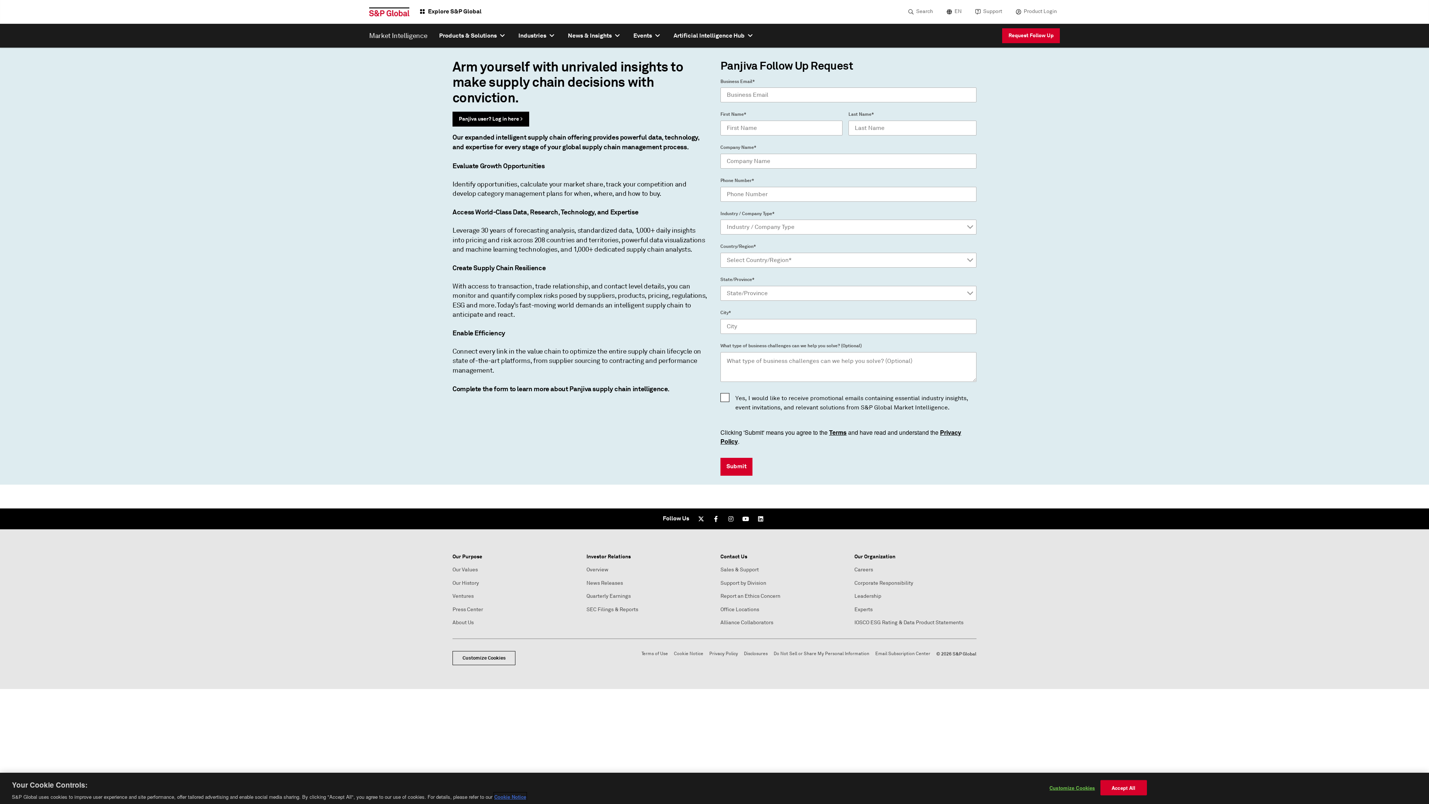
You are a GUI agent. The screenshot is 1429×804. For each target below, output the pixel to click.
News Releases (604, 583)
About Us (463, 622)
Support (992, 11)
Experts (863, 609)
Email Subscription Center (902, 654)
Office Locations (739, 609)
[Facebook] (716, 519)
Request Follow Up (1031, 35)
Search (924, 11)
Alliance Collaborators (746, 622)
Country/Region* (738, 246)
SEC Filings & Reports (612, 609)
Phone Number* (737, 181)
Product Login (1040, 11)
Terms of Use (655, 654)
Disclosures (756, 654)
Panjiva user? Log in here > (491, 118)
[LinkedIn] (761, 519)
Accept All (1123, 787)
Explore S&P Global (455, 11)
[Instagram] (731, 519)
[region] (714, 788)
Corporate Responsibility (883, 583)
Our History (466, 583)
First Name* (733, 114)
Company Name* (738, 147)
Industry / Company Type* (747, 214)
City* (725, 313)
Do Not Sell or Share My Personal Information (821, 654)
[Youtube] (746, 519)
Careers (863, 570)
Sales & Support (739, 570)
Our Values (465, 570)
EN (958, 11)
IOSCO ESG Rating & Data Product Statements (908, 622)
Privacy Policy (723, 654)
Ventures (463, 596)
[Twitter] (701, 519)
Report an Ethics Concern (750, 596)
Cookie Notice (688, 654)
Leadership (867, 596)
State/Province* (737, 280)
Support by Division (743, 583)
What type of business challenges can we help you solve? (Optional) (791, 346)
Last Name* (861, 114)
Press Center (468, 609)
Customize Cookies (484, 658)
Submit (736, 466)
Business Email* (737, 81)
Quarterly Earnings (608, 596)
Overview (597, 570)
